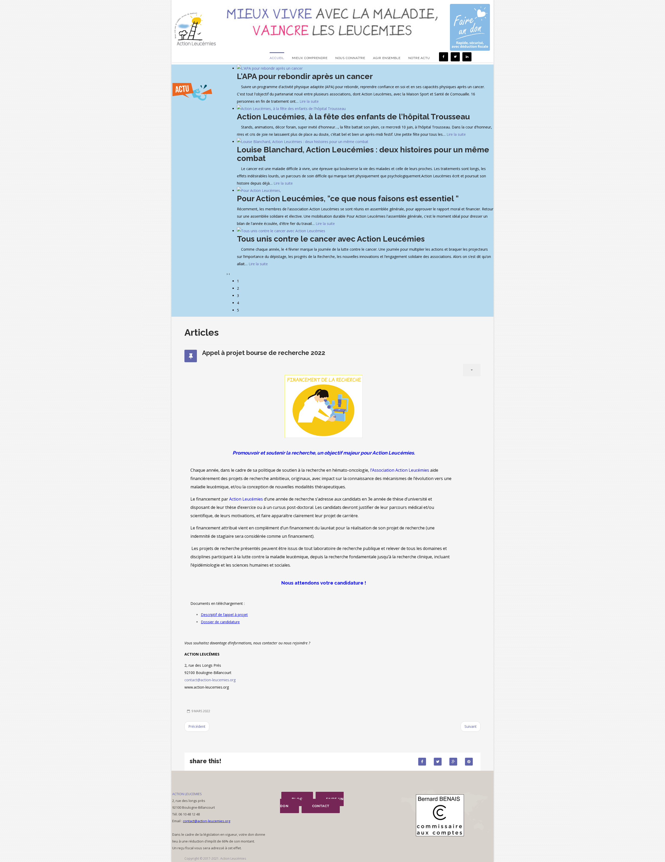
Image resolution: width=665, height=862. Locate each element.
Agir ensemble (387, 58)
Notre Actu (419, 58)
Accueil (277, 58)
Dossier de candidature (220, 621)
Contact (320, 806)
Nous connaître (350, 58)
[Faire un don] (470, 27)
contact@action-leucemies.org (210, 679)
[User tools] (472, 370)
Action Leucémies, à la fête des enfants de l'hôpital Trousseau (353, 116)
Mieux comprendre (309, 58)
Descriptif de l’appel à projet (224, 614)
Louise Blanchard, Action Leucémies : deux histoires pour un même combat (363, 154)
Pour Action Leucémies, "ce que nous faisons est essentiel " (348, 198)
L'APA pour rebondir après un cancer (305, 76)
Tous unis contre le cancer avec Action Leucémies (331, 238)
